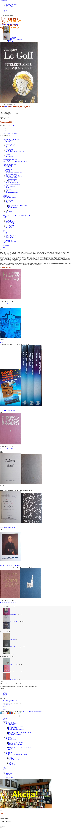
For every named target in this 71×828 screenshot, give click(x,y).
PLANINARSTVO (12, 207)
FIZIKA (7, 202)
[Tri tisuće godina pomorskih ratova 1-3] (21, 405)
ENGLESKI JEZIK (12, 177)
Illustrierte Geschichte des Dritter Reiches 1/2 (10, 488)
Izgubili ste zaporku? (4, 823)
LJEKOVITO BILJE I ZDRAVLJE (11, 194)
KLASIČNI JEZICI (12, 179)
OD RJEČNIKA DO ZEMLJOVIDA (10, 753)
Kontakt (4, 11)
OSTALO (8, 146)
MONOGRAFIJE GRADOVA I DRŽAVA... (18, 205)
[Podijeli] (3, 826)
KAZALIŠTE (9, 169)
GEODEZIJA (9, 236)
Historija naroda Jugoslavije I (6, 448)
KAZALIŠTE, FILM (7, 166)
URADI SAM (9, 158)
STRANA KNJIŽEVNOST (12, 182)
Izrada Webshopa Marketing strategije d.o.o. (32, 711)
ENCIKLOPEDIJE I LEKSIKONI (10, 159)
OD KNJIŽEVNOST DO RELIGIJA (10, 738)
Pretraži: (4, 716)
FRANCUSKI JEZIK (10, 221)
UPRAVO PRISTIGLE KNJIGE (10, 133)
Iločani (1, 342)
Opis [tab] (4, 247)
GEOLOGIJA (9, 211)
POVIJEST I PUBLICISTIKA (11, 24)
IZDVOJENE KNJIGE (8, 165)
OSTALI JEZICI (12, 180)
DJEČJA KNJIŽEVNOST (11, 174)
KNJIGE (5, 721)
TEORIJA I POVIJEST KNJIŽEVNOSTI (12, 241)
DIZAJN (7, 187)
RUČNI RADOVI (10, 156)
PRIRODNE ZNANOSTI (8, 199)
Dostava (4, 9)
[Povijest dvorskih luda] (6, 40)
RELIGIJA (5, 217)
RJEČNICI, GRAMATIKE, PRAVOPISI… (18, 754)
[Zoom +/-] (0, 826)
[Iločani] (10, 337)
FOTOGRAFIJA (6, 163)
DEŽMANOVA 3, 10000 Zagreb (10, 700)
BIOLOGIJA (8, 201)
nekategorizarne (6, 196)
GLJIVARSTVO (9, 143)
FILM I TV (8, 167)
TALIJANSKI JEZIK (10, 229)
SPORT (4, 231)
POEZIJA (8, 181)
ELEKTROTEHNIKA (11, 235)
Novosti (4, 768)
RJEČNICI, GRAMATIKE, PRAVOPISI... (12, 219)
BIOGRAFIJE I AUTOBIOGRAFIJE (14, 172)
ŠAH (4, 230)
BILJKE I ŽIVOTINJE (12, 40)
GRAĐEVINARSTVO (11, 237)
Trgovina (5, 693)
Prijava (9, 821)
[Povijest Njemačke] (6, 32)
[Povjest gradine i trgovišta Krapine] (21, 522)
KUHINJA (8, 154)
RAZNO (5, 216)
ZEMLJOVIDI (6, 245)
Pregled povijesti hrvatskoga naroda (8, 602)
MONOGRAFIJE (10, 190)
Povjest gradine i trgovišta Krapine (7, 527)
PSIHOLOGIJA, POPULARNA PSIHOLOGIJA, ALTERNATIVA (18, 215)
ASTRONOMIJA (10, 200)
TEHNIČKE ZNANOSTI (8, 234)
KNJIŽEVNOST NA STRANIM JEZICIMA (16, 176)
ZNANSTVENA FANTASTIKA (13, 184)
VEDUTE (5, 242)
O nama (4, 692)
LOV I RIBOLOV (10, 145)
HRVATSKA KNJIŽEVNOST (12, 175)
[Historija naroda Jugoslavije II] (10, 299)
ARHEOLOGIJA (11, 38)
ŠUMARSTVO (9, 150)
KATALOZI (8, 189)
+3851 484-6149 (6, 704)
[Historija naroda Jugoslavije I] (10, 444)
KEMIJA (8, 212)
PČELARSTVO (9, 148)
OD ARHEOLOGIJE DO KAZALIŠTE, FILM (11, 37)
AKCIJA (5, 130)
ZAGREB (5, 244)
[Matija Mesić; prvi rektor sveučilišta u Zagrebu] (10, 560)
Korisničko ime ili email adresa (9, 816)
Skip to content (3, 0)
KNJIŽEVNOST (6, 170)
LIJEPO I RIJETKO (7, 132)
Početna (1, 24)
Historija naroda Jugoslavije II (6, 303)
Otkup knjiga (6, 694)
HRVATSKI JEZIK (10, 222)
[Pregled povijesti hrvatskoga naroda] (20, 598)
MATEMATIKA (9, 214)
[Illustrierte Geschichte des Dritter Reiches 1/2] (21, 483)
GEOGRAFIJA (9, 204)
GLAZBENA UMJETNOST (9, 164)
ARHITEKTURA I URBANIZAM (15, 39)
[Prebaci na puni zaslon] (1, 826)
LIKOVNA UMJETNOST (9, 186)
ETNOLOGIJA (6, 160)
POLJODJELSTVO (10, 149)
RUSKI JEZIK (9, 227)
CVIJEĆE (8, 141)
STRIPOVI (5, 232)
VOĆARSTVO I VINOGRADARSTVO (15, 151)
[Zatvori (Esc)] (4, 826)
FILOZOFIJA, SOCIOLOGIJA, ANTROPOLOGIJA (15, 161)
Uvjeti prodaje (6, 10)
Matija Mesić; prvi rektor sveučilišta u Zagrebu (10, 565)
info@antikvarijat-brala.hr (8, 701)
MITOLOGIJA (6, 195)
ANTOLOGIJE (9, 171)
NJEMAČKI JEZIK (10, 225)
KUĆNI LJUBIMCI (10, 144)
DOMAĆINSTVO (7, 153)
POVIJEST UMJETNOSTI (12, 192)
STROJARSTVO (9, 240)
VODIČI (10, 210)
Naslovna (5, 691)
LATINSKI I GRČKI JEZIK (12, 224)
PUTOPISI (10, 209)
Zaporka (4, 818)
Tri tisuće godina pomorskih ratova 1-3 (8, 410)
